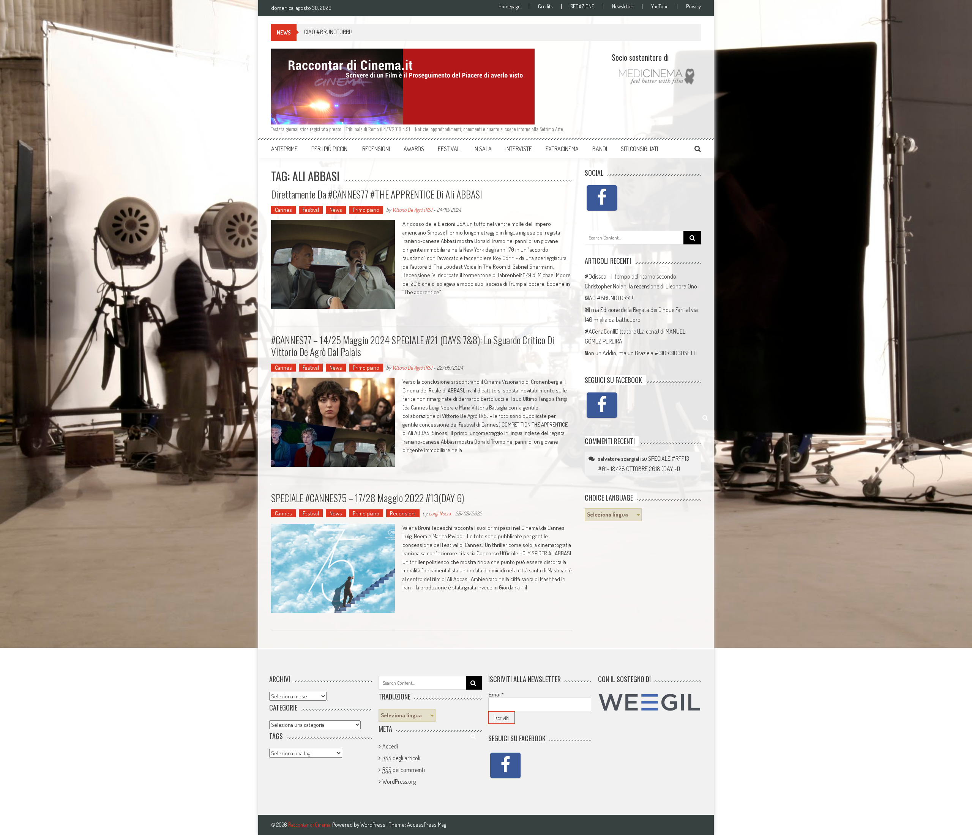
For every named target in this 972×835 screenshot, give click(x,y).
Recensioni (376, 149)
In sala (482, 149)
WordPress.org (399, 781)
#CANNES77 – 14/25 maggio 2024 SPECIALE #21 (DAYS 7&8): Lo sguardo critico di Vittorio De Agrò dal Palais (412, 345)
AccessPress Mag (426, 824)
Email (495, 695)
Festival (449, 149)
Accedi (390, 746)
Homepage (509, 6)
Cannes (283, 209)
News (336, 209)
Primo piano (366, 209)
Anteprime (284, 149)
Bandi (599, 149)
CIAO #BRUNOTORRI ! (328, 32)
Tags (276, 736)
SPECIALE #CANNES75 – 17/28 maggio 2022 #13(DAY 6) (367, 497)
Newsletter (622, 6)
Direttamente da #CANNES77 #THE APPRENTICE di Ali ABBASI (376, 194)
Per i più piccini (330, 149)
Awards (414, 149)
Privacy (693, 6)
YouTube (659, 6)
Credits (545, 6)
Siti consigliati (639, 149)
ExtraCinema (562, 149)
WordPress (373, 824)
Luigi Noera (440, 513)
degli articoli (401, 758)
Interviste (518, 149)
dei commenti (403, 770)
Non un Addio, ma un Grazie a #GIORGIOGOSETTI (641, 353)
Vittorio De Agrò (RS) (412, 209)
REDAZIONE (582, 6)
